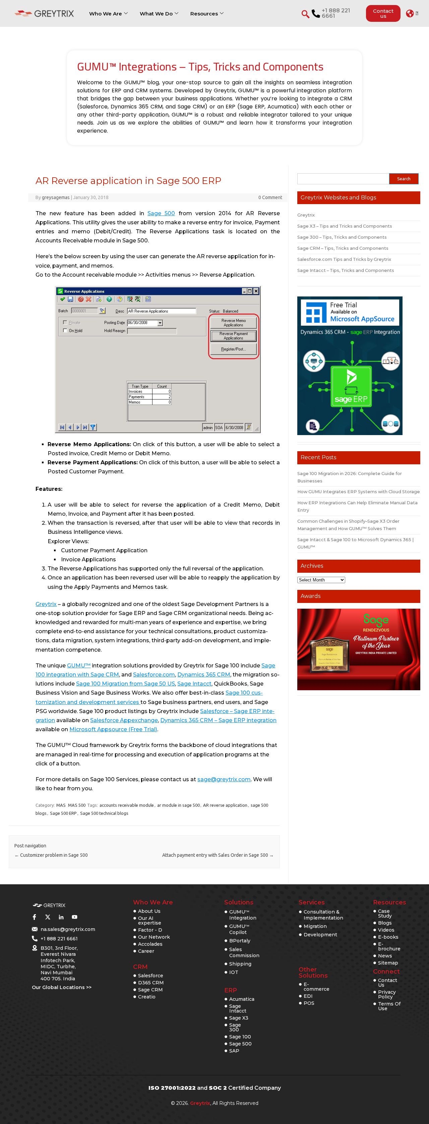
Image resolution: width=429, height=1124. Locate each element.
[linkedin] (61, 917)
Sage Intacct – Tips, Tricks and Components (345, 270)
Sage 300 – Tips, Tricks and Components (342, 237)
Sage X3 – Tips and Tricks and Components (344, 226)
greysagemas (56, 197)
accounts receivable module (127, 805)
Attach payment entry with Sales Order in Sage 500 (218, 855)
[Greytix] (49, 905)
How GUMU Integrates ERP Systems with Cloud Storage (358, 491)
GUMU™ (78, 665)
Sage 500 (161, 213)
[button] (412, 13)
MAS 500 (76, 805)
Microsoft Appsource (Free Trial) (113, 729)
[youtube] (74, 917)
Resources (204, 13)
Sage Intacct (194, 684)
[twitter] (47, 917)
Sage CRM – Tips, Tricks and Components (342, 248)
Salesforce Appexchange (124, 720)
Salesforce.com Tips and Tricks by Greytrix (344, 259)
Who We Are (105, 13)
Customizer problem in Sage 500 (51, 855)
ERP (230, 990)
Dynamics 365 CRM (203, 674)
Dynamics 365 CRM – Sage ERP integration (218, 720)
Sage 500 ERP (63, 813)
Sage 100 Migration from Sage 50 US (125, 684)
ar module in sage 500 (178, 805)
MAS (61, 805)
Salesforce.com (154, 674)
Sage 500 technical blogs (104, 813)
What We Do (156, 13)
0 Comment (270, 197)
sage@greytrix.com (224, 779)
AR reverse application (225, 805)
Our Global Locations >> (61, 987)
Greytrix (46, 604)
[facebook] (34, 917)
